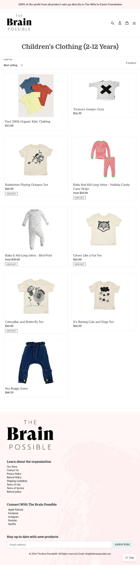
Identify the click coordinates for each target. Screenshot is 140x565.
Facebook (13, 513)
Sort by (8, 59)
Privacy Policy (14, 473)
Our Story (12, 466)
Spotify (12, 523)
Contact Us (13, 470)
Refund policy (14, 491)
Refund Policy (14, 477)
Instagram (13, 516)
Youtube (12, 520)
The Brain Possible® (47, 553)
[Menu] (134, 22)
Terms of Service (15, 488)
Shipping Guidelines (17, 480)
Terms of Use (13, 484)
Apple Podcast (15, 509)
